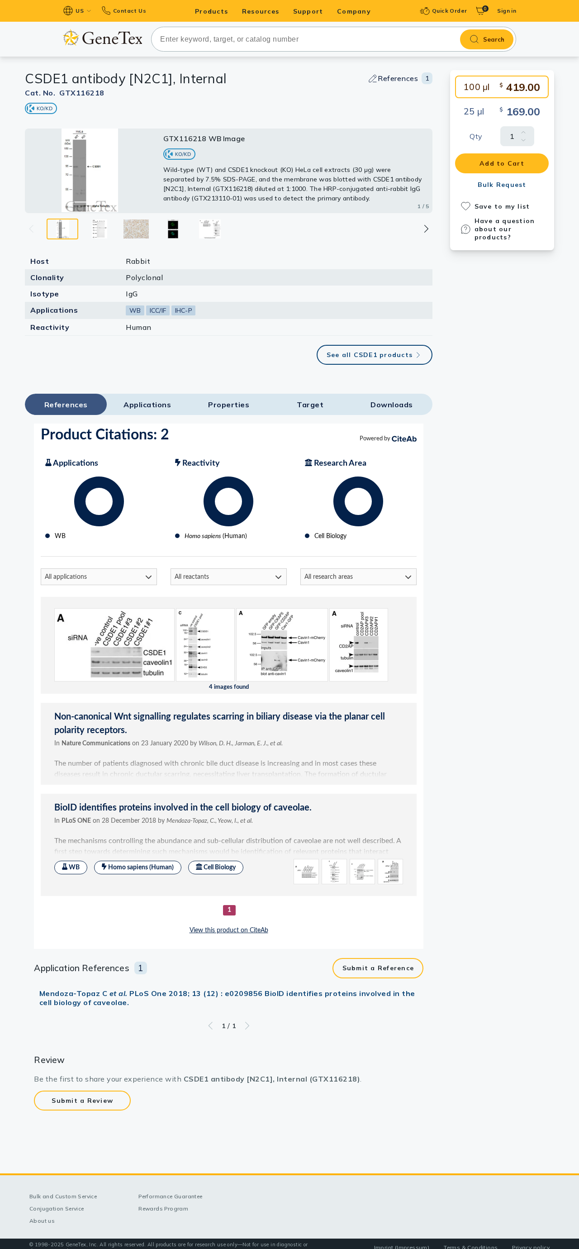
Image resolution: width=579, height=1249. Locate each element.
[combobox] (333, 39)
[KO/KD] (41, 108)
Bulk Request (502, 185)
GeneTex (102, 37)
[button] (426, 229)
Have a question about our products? (505, 229)
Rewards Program (163, 1208)
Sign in (506, 10)
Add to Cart (501, 163)
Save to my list (502, 206)
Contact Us (129, 10)
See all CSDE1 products (370, 355)
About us (42, 1220)
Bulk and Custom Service (63, 1196)
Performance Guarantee (170, 1196)
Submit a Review (82, 1100)
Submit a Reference (378, 968)
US (80, 10)
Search (493, 39)
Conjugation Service (56, 1208)
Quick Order (449, 10)
